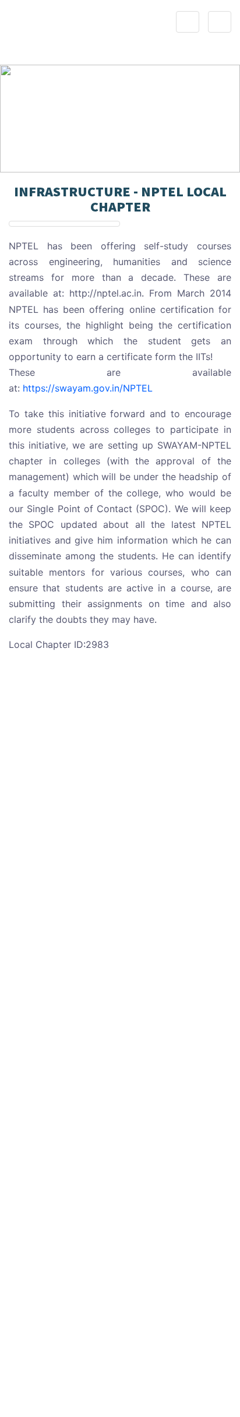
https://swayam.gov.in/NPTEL (88, 388)
